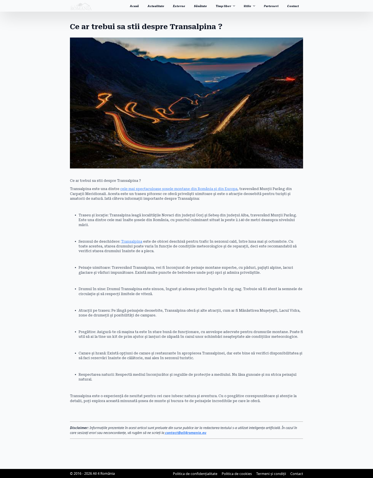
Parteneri (271, 5)
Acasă (134, 5)
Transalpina (131, 241)
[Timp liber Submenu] (235, 6)
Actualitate (155, 5)
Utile (247, 5)
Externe (179, 5)
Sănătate (200, 5)
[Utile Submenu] (255, 6)
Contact (293, 5)
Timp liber (223, 5)
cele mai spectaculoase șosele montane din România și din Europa (178, 189)
